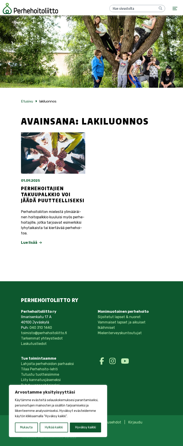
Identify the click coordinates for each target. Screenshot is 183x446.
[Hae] (160, 8)
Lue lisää (29, 242)
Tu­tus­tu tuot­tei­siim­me (40, 374)
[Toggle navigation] (175, 8)
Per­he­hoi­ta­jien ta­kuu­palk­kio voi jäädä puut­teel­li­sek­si (52, 194)
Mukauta (26, 427)
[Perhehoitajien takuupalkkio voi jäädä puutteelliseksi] (53, 153)
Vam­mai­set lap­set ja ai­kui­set (122, 322)
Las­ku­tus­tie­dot (34, 344)
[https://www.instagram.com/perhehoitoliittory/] (113, 361)
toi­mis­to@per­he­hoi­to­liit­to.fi (44, 333)
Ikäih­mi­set (106, 327)
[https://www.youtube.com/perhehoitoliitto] (125, 361)
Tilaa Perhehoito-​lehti (39, 369)
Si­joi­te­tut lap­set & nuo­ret (119, 317)
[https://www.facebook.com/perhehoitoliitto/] (103, 361)
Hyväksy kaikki (85, 427)
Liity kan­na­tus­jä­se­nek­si (41, 380)
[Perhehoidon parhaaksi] (30, 8)
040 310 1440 (40, 327)
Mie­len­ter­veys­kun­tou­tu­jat (120, 333)
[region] (58, 411)
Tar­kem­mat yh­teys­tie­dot (42, 338)
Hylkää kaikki (54, 427)
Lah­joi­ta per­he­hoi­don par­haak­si (47, 364)
